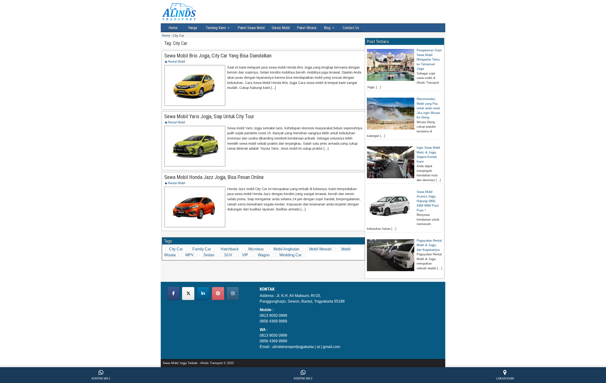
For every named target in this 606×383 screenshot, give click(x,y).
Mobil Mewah (320, 249)
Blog (327, 28)
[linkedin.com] (203, 293)
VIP (245, 255)
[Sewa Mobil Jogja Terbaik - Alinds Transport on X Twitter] (188, 293)
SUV (228, 255)
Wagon (264, 255)
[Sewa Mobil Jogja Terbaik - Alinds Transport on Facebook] (173, 293)
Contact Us (351, 28)
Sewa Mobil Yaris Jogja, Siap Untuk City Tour (209, 116)
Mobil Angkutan (286, 249)
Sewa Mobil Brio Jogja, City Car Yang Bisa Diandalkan (218, 56)
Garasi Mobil (281, 28)
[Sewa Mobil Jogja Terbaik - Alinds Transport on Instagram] (233, 293)
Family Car (201, 249)
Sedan (208, 255)
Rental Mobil (176, 61)
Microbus (256, 249)
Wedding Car (290, 255)
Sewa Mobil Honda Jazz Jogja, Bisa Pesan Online (214, 177)
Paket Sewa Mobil (251, 28)
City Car (176, 249)
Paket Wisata (306, 28)
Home (173, 28)
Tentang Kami (216, 28)
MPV (189, 255)
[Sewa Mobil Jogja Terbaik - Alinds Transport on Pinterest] (218, 293)
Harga (192, 28)
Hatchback (230, 249)
